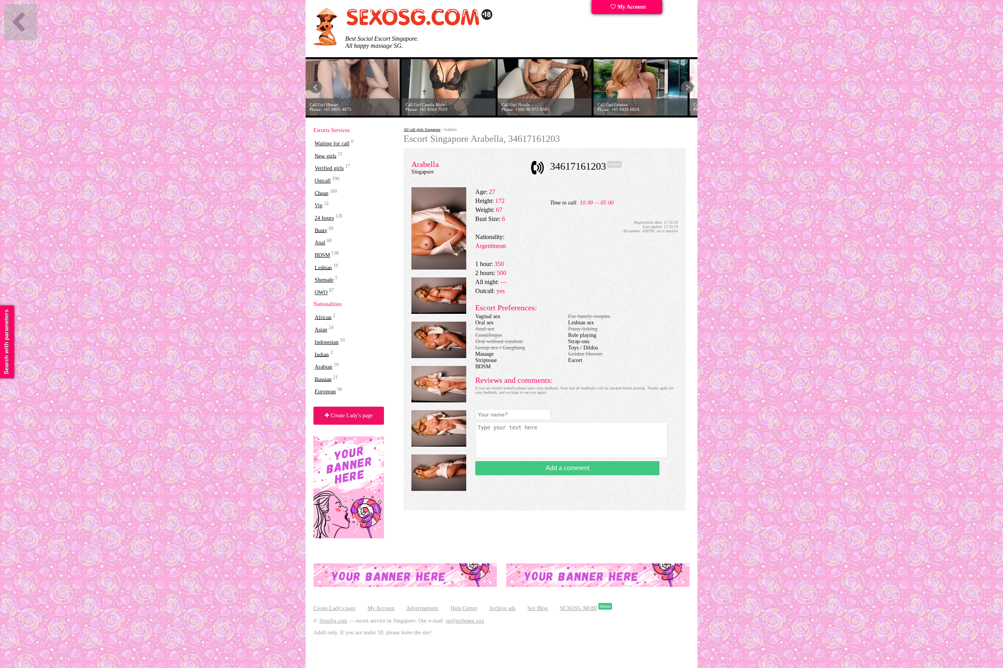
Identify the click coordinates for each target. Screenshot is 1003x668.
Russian (323, 379)
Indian (322, 354)
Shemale (324, 280)
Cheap (321, 193)
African (323, 317)
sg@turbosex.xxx (465, 621)
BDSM (322, 255)
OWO (321, 292)
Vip (318, 205)
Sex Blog (537, 608)
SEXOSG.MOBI (578, 608)
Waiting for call (332, 144)
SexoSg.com (333, 621)
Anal (320, 243)
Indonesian (327, 342)
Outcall (323, 181)
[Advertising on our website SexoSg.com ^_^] (405, 585)
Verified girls (329, 168)
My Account (631, 7)
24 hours (324, 218)
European (325, 392)
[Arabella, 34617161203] (438, 268)
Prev (316, 87)
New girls (325, 156)
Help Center (464, 608)
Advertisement (422, 608)
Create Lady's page (351, 415)
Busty (321, 230)
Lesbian (323, 267)
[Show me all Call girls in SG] (419, 24)
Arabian (323, 367)
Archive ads (502, 608)
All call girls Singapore (422, 129)
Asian (321, 330)
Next (687, 87)
